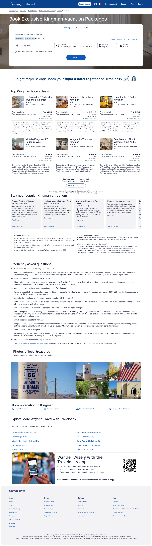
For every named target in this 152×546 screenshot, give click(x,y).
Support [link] (115, 501)
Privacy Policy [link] (82, 501)
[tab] (67, 27)
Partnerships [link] (13, 512)
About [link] (11, 501)
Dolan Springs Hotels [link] (19, 449)
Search (76, 57)
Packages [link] (23, 11)
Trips (132, 4)
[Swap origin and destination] (55, 45)
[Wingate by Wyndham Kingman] (76, 156)
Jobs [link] (10, 505)
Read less (15, 220)
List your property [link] (14, 509)
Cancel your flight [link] (118, 505)
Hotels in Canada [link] (49, 501)
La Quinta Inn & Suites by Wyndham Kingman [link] (34, 343)
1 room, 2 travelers (116, 39)
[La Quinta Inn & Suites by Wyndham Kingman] (32, 114)
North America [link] (32, 11)
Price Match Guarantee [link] (30, 302)
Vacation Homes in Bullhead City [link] (88, 445)
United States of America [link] (47, 11)
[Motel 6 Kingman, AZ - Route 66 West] (32, 156)
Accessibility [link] (82, 516)
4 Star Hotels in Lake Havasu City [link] (23, 432)
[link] (28, 409)
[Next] (141, 213)
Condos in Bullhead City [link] (85, 437)
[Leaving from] (35, 45)
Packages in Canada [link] (50, 512)
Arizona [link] (59, 11)
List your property (111, 4)
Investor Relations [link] (14, 519)
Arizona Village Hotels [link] (19, 437)
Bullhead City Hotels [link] (18, 445)
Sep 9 (125, 46)
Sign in (140, 4)
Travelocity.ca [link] (13, 11)
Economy (131, 39)
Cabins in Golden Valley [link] (85, 449)
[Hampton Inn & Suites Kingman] (120, 114)
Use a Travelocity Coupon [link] (121, 516)
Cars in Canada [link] (48, 505)
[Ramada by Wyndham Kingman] (76, 114)
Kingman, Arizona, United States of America (78, 46)
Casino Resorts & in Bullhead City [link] (89, 441)
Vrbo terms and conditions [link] (86, 512)
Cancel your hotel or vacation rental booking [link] (126, 509)
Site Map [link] (12, 523)
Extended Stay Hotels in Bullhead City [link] (25, 441)
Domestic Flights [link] (49, 509)
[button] (76, 419)
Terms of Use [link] (82, 509)
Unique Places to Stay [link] (51, 516)
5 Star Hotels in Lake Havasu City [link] (89, 432)
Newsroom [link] (12, 516)
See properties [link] (17, 226)
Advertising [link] (12, 526)
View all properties (76, 185)
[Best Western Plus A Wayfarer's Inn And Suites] (120, 156)
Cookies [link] (80, 505)
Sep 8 (104, 46)
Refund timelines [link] (118, 512)
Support (124, 4)
